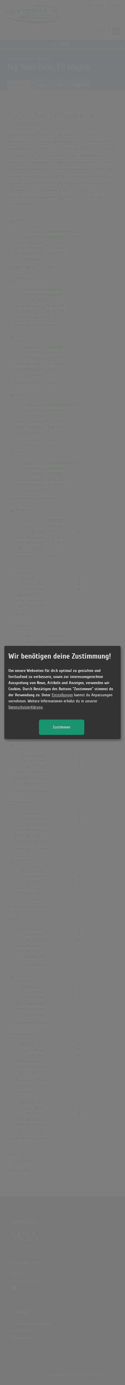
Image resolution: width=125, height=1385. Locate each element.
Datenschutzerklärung (25, 707)
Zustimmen (61, 727)
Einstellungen (62, 695)
